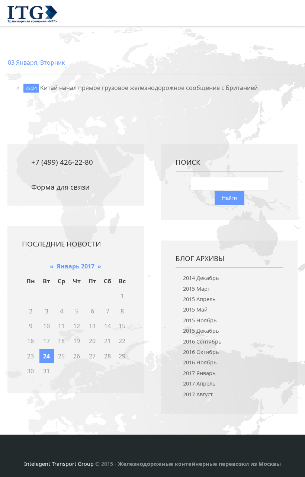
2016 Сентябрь (202, 341)
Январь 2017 (75, 266)
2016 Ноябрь (200, 362)
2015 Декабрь (201, 330)
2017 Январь (199, 373)
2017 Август (198, 394)
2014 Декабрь (201, 277)
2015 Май (195, 309)
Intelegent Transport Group (59, 463)
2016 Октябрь (201, 351)
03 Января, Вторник (36, 62)
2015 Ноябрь (200, 320)
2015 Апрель (199, 299)
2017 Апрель (199, 383)
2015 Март (196, 288)
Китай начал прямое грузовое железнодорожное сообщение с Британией (149, 88)
